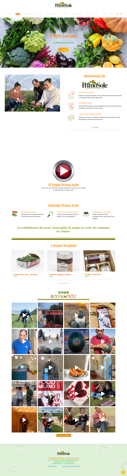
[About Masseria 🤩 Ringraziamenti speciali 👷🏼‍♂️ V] (24, 367)
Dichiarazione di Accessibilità (71, 466)
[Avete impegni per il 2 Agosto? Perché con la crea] (102, 315)
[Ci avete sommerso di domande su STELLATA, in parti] (76, 341)
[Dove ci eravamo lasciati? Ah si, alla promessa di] (24, 393)
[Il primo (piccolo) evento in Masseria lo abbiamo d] (102, 367)
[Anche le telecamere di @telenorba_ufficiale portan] (102, 393)
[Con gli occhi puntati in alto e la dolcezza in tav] (50, 315)
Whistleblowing (52, 466)
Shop (63, 50)
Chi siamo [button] (8, 14)
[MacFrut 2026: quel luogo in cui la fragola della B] (76, 419)
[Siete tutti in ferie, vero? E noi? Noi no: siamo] (24, 315)
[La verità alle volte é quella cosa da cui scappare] (102, 419)
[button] (112, 14)
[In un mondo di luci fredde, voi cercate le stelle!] (102, 341)
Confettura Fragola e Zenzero (24, 274)
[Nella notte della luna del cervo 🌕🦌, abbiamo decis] (76, 315)
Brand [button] (39, 14)
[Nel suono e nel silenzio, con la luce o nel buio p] (76, 393)
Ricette (95, 14)
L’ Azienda (94, 127)
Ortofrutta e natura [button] (52, 14)
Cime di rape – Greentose (94, 274)
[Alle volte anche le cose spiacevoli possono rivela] (24, 419)
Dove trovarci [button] (77, 14)
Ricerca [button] (104, 14)
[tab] (58, 283)
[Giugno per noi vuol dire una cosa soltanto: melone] (76, 367)
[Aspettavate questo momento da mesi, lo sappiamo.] (50, 367)
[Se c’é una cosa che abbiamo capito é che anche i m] (24, 341)
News (87, 14)
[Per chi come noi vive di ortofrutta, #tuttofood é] (50, 393)
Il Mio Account (28, 14)
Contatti (66, 14)
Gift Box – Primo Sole (57, 274)
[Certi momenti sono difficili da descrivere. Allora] (50, 341)
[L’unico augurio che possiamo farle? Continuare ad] (50, 419)
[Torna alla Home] (63, 5)
